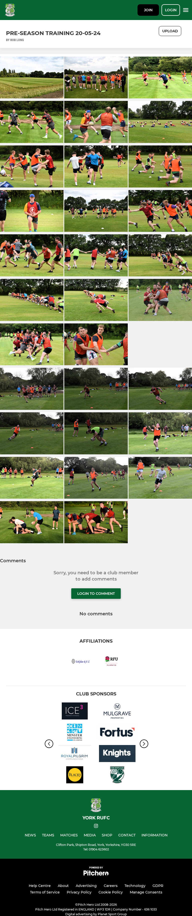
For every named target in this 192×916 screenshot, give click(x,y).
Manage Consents (146, 892)
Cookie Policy (110, 892)
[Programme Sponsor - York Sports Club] (117, 775)
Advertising (86, 885)
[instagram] (96, 826)
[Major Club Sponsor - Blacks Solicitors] (75, 775)
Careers (111, 885)
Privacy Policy (79, 892)
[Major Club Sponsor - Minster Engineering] (75, 733)
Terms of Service (45, 892)
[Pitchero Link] (96, 874)
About (63, 885)
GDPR (157, 885)
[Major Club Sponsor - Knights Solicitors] (117, 754)
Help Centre (40, 885)
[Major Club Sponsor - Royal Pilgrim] (75, 754)
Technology (135, 885)
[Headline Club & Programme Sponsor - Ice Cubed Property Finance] (75, 711)
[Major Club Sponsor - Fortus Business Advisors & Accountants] (117, 733)
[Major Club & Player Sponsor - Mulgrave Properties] (117, 711)
